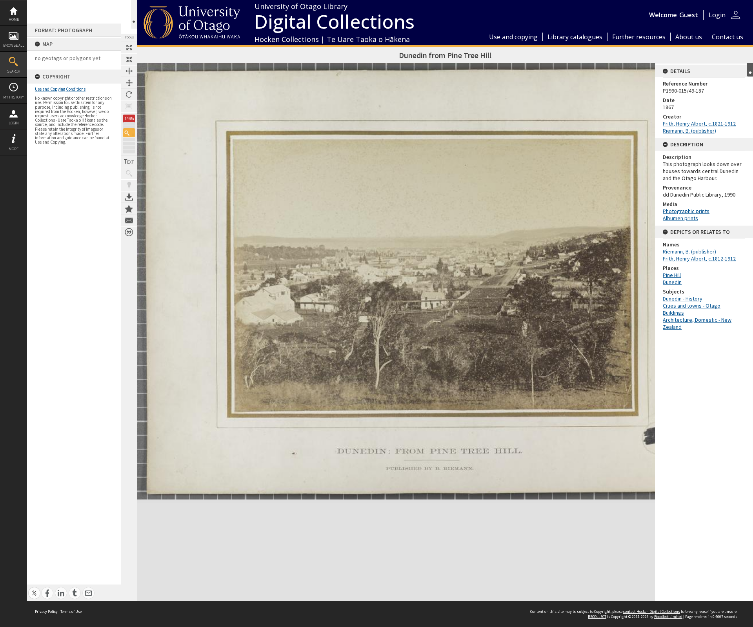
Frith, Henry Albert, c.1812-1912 (699, 258)
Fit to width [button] (129, 71)
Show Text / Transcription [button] (129, 162)
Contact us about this (129, 220)
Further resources (639, 37)
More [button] (13, 148)
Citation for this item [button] (129, 232)
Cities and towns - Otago (691, 305)
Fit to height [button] (129, 83)
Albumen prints (680, 218)
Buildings (673, 312)
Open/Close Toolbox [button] (134, 14)
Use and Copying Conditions (60, 89)
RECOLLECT (597, 616)
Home (14, 19)
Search (13, 71)
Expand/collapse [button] (750, 70)
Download (129, 197)
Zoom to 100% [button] (129, 106)
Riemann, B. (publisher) (689, 130)
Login (14, 123)
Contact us (727, 37)
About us (688, 37)
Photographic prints (686, 211)
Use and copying (513, 37)
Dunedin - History (682, 298)
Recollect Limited (668, 616)
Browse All (13, 45)
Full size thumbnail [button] (129, 47)
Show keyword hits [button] (129, 173)
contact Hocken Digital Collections (651, 611)
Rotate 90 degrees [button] (129, 94)
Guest (688, 15)
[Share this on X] (34, 588)
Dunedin (672, 282)
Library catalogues (574, 37)
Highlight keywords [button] (129, 185)
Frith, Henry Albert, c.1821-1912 (699, 123)
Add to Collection (129, 209)
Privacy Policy (46, 611)
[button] (129, 132)
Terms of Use (71, 611)
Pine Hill (672, 275)
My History (13, 97)
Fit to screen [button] (129, 59)
